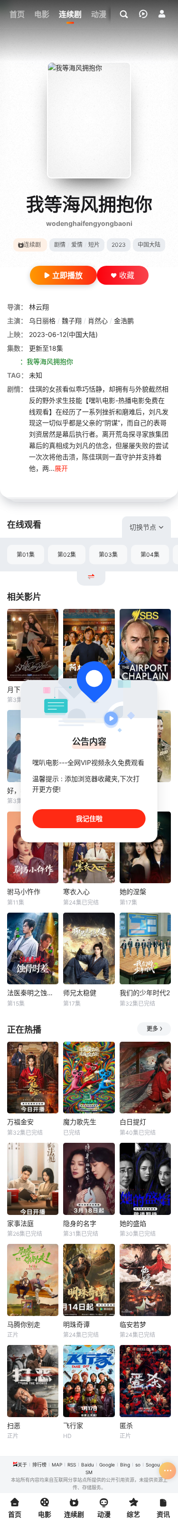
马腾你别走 (23, 1324)
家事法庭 (20, 1223)
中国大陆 (149, 244)
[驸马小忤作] (32, 848)
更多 (152, 1028)
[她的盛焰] (145, 1179)
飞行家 (73, 1425)
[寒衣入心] (88, 848)
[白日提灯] (145, 1078)
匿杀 (126, 1425)
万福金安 (20, 1122)
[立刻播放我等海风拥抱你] (89, 120)
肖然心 (98, 321)
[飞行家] (88, 1381)
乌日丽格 (42, 321)
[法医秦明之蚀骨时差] (32, 949)
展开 (61, 468)
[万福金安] (32, 1078)
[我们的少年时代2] (145, 949)
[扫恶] (32, 1381)
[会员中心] (162, 14)
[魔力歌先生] (88, 1078)
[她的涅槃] (145, 848)
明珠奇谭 (76, 1324)
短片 (94, 244)
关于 (22, 1464)
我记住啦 (89, 818)
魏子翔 (72, 321)
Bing (125, 1464)
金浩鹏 (124, 321)
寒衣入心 (76, 891)
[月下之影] (32, 645)
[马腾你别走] (32, 1280)
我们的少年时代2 (145, 993)
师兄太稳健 (79, 993)
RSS (71, 1464)
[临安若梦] (145, 1280)
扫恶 (13, 1425)
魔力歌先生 (79, 1122)
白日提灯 (133, 1122)
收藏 (126, 275)
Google (107, 1464)
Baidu (87, 1464)
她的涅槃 (133, 891)
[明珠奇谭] (88, 1280)
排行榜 (39, 1464)
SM (89, 1472)
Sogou (153, 1464)
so (138, 1464)
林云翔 (39, 307)
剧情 (60, 244)
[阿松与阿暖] (88, 645)
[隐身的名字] (88, 1179)
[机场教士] (145, 645)
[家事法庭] (32, 1179)
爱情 (77, 244)
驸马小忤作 (23, 891)
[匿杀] (145, 1381)
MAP (57, 1464)
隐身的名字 (79, 1223)
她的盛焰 (133, 1223)
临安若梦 (133, 1324)
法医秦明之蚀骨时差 (32, 993)
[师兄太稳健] (88, 949)
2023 (119, 244)
